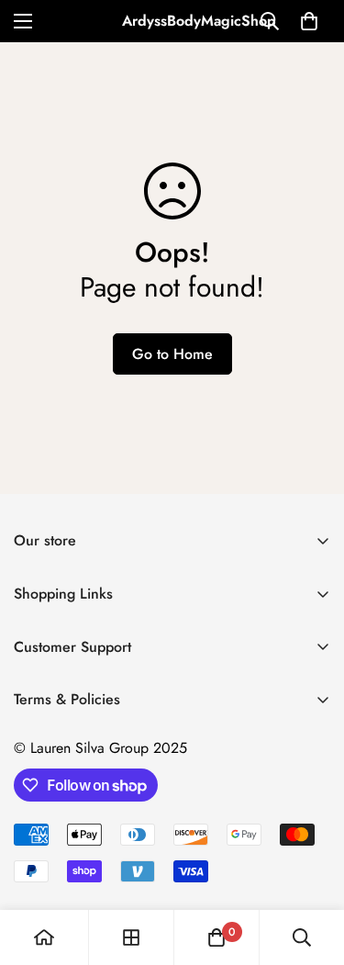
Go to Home (172, 354)
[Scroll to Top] (311, 867)
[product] (44, 937)
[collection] (131, 937)
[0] (309, 21)
